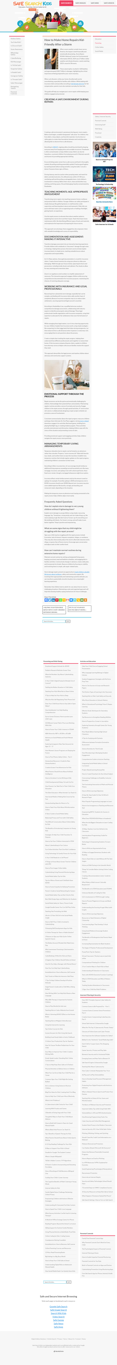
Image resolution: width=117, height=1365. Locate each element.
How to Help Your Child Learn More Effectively (60, 1096)
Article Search (51, 1339)
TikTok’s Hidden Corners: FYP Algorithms (58, 1160)
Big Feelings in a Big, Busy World (55, 1256)
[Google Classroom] (64, 600)
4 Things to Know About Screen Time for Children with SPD (60, 863)
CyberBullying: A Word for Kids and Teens (58, 956)
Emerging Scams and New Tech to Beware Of (96, 1058)
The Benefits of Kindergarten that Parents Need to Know (97, 938)
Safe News (58, 1323)
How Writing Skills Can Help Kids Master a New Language (60, 994)
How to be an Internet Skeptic (91, 1177)
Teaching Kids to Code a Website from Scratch (59, 1010)
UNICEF (55, 147)
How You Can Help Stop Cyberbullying (57, 968)
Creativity (98, 137)
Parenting (98, 43)
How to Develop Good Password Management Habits (96, 1080)
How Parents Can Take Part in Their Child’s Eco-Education (60, 787)
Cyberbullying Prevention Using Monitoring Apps (97, 1269)
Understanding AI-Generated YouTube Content (60, 1205)
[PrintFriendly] (74, 600)
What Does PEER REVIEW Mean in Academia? (96, 818)
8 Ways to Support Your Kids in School (57, 1148)
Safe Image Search (58, 1310)
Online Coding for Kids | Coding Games (57, 1236)
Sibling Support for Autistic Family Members (59, 1228)
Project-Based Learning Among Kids (93, 770)
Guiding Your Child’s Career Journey (56, 1177)
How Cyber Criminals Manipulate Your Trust (96, 1071)
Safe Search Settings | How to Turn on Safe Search (97, 1200)
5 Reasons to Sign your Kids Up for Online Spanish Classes (58, 938)
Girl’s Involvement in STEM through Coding (95, 897)
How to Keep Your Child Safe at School (57, 1260)
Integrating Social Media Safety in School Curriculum (94, 765)
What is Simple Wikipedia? (53, 1156)
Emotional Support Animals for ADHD (57, 666)
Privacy (59, 1339)
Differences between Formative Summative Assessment (95, 743)
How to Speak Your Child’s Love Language (58, 1209)
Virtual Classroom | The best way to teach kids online (96, 957)
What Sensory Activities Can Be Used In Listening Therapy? (60, 1214)
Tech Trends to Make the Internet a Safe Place (59, 976)
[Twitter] (49, 600)
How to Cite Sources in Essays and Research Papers (95, 687)
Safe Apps (58, 1327)
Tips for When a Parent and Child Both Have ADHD (59, 882)
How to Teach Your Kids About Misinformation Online (60, 808)
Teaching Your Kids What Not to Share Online (59, 691)
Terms (65, 1339)
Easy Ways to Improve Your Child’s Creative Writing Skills (59, 1053)
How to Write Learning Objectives (92, 791)
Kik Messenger (16, 62)
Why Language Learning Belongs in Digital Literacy (95, 674)
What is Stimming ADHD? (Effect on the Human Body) (60, 1016)
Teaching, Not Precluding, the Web (56, 911)
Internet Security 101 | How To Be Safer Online (96, 1129)
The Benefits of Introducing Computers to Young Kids (60, 829)
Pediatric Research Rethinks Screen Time (58, 670)
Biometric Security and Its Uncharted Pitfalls (96, 1054)
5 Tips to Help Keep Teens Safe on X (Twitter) (59, 1064)
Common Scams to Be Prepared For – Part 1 (95, 1006)
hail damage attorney (77, 84)
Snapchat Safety (16, 69)
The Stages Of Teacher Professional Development (97, 948)
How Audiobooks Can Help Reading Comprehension (56, 711)
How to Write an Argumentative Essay (94, 848)
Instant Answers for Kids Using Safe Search (58, 1033)
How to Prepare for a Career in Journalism (95, 721)
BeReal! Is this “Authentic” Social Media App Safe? (97, 1040)
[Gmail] (67, 600)
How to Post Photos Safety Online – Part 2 (58, 757)
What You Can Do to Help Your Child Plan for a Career (60, 1074)
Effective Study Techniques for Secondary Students (95, 712)
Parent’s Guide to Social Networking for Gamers (60, 891)
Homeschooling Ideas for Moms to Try (57, 803)
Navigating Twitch (15, 87)
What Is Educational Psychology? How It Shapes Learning (97, 705)
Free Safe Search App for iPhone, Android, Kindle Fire (97, 1275)
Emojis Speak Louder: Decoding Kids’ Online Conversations (59, 1059)
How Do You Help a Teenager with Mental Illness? (60, 964)
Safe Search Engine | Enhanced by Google (95, 1062)
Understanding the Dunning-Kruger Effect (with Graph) (97, 909)
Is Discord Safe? (16, 46)
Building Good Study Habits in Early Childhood (60, 1037)
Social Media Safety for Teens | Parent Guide (59, 903)
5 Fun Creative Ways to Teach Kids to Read (95, 966)
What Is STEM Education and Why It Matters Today (96, 980)
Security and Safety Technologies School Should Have (97, 1182)
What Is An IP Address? (52, 1100)
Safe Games (58, 1320)
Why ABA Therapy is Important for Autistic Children (58, 1001)
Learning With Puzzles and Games (56, 1108)
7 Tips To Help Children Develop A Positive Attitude (58, 982)
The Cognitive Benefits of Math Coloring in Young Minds (60, 1183)
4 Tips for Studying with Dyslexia (92, 738)
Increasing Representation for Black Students (96, 944)
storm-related (84, 421)
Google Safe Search (58, 1306)
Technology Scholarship (104, 184)
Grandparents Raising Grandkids (55, 1240)
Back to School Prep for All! (104, 160)
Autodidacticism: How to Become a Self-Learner (60, 972)
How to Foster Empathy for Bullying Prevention (60, 887)
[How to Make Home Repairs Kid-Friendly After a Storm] (51, 50)
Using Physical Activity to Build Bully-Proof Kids (60, 1232)
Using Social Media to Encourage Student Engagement (95, 932)
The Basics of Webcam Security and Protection (96, 1105)
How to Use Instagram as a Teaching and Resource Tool (97, 807)
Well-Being (98, 129)
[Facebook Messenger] (71, 600)
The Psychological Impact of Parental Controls (96, 1249)
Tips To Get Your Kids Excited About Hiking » (77, 609)
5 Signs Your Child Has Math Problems (94, 989)
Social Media (99, 51)
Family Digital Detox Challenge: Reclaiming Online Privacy (58, 1193)
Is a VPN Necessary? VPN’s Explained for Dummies (94, 1164)
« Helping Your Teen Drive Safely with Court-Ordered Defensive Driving (54, 610)
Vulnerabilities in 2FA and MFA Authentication (96, 1113)
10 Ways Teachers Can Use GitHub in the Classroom (95, 830)
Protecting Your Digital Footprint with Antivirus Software (97, 1087)
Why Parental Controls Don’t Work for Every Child (96, 1244)
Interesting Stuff (100, 125)
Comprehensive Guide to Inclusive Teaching (95, 759)
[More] (85, 600)
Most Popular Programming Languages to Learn (97, 801)
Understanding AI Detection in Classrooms (95, 970)
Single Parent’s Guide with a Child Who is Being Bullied (60, 988)
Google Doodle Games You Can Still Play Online (60, 907)
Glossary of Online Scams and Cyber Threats (96, 1031)
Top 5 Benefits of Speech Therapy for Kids (58, 1133)
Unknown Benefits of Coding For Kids (94, 893)
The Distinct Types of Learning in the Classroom (97, 692)
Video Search (58, 1317)
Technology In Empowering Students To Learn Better (96, 843)
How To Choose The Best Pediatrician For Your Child (59, 1046)
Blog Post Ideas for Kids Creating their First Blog (60, 1092)
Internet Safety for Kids (52, 1188)
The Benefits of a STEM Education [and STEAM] (97, 889)
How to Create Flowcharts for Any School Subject (97, 774)
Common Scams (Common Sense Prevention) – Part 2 (96, 1012)
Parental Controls (100, 120)
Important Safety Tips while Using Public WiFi (96, 1109)
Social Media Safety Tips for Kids (55, 876)
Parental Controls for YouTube (91, 1261)
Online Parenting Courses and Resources (58, 1248)
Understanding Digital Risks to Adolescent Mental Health (58, 1266)
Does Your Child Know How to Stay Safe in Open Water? (60, 705)
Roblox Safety (16, 39)
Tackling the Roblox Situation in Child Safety (59, 687)
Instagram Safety (17, 76)
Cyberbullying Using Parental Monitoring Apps (60, 872)
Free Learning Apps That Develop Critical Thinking (95, 926)
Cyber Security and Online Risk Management (96, 1121)
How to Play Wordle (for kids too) (55, 1006)
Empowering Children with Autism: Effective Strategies (59, 1200)
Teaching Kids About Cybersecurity (93, 1066)
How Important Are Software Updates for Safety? (97, 1035)
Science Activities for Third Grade (92, 749)
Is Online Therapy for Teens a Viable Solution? (59, 932)
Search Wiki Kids (58, 1313)
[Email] (81, 600)
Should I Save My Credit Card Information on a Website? (96, 1139)
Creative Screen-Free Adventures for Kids (58, 767)
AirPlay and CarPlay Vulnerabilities (93, 1075)
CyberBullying (16, 58)
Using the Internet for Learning (55, 1025)
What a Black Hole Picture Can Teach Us (57, 1129)
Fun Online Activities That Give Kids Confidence (60, 849)
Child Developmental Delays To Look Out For (59, 782)
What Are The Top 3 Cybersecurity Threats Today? (97, 1027)
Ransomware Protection (89, 1173)
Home (84, 1339)
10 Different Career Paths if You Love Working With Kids (59, 724)
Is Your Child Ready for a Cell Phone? (56, 857)
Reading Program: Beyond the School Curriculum (60, 1224)
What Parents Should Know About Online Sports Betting (60, 1139)
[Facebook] (46, 600)
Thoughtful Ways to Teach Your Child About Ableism (59, 1118)
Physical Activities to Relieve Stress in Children (59, 1069)
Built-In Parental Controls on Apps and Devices (97, 1265)
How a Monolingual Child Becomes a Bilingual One (59, 1172)
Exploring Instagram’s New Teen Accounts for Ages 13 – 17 (59, 745)
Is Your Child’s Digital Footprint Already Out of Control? (60, 682)
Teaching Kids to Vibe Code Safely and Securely (96, 696)
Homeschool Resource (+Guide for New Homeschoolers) (57, 762)
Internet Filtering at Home (90, 1253)
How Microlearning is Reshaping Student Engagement (95, 754)
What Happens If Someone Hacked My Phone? (96, 1196)
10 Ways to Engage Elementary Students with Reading (96, 854)
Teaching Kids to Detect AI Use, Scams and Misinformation (95, 1099)
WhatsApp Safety (14, 54)
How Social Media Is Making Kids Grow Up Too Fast (60, 798)
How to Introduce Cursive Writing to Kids (58, 778)
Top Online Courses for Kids (54, 1029)
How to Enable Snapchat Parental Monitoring (96, 1257)
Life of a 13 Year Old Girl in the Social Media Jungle (58, 917)
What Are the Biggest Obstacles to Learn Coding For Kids (97, 824)
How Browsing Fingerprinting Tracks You (95, 1117)
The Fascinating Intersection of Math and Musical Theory (97, 786)
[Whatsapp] (60, 600)
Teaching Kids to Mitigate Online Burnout (58, 1021)
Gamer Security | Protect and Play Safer (94, 1050)
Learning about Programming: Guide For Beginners (94, 837)
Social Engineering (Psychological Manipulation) (97, 1169)
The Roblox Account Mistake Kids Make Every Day (59, 944)
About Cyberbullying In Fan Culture (56, 845)
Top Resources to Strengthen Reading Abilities (96, 717)
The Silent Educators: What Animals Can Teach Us (60, 792)
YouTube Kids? (16, 42)
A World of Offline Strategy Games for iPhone (59, 1219)
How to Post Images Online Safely (55, 868)
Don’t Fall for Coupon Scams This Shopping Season (95, 1045)
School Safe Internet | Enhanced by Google (95, 1023)
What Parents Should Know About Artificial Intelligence (59, 773)
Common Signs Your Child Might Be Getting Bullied (59, 1080)
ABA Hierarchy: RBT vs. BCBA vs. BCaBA (58, 733)
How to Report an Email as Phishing (93, 1158)
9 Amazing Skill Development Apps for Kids (58, 928)
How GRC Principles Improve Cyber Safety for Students (96, 1001)
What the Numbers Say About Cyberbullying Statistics (59, 676)
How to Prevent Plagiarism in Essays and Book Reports (96, 902)
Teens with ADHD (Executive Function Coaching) (97, 975)
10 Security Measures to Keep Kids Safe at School (97, 1192)
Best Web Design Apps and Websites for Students (61, 899)
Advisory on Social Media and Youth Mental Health (59, 739)
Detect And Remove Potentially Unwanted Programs (95, 1153)
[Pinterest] (56, 600)
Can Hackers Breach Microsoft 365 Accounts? (96, 1148)
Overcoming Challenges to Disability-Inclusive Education (96, 779)
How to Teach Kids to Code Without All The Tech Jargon (97, 860)
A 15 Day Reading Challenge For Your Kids (58, 1144)
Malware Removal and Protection (92, 1144)
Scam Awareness (17, 49)
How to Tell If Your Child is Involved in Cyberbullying (57, 923)
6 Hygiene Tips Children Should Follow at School (60, 960)
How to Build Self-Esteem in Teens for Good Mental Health (58, 1124)
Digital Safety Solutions (38, 1339)
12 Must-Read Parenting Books (55, 1252)
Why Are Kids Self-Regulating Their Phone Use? (60, 699)
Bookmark (32, 9)
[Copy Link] (78, 600)
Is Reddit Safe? (16, 72)
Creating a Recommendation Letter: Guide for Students (96, 877)
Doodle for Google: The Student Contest (58, 1152)
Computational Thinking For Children (93, 962)
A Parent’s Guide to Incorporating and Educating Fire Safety (60, 1166)
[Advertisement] (66, 118)
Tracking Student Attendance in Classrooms (95, 985)
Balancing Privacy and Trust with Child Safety (59, 818)
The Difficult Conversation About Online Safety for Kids (60, 823)
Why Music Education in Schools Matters (95, 700)
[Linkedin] (53, 600)
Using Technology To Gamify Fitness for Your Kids (60, 853)
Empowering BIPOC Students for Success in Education (95, 813)
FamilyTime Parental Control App (92, 1238)
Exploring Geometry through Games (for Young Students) (97, 727)
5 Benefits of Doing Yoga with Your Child (58, 1112)
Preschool (98, 133)
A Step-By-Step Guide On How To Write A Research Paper (95, 796)
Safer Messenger (17, 83)
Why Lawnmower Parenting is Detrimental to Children (59, 951)
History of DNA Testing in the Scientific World (96, 865)
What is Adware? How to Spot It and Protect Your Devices (97, 1093)
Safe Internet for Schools (104, 224)
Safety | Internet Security (103, 116)
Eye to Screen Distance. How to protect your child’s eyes (59, 718)
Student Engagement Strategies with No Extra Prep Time (96, 680)
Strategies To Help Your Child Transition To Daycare (58, 836)
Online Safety (99, 47)
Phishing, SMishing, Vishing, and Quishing (95, 1133)
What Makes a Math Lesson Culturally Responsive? (94, 883)
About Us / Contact (74, 1339)
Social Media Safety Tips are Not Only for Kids (59, 895)
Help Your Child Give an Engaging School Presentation (94, 667)
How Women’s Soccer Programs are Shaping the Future (60, 752)
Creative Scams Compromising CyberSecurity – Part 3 (97, 1018)
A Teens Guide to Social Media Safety (56, 814)
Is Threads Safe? (16, 79)
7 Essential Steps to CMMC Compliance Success (97, 1188)
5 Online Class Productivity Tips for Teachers (59, 1041)
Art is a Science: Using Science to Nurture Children (58, 1087)
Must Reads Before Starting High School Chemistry (94, 733)
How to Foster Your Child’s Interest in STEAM (59, 729)
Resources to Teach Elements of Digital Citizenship (94, 919)
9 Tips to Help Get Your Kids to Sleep (56, 695)
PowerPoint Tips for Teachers (91, 952)
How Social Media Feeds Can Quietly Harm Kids (60, 1271)
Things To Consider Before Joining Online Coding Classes (97, 871)
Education (98, 39)
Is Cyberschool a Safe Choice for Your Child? (59, 1104)
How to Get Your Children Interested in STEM (59, 841)
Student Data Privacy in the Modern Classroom (97, 1125)
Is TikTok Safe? (16, 65)
